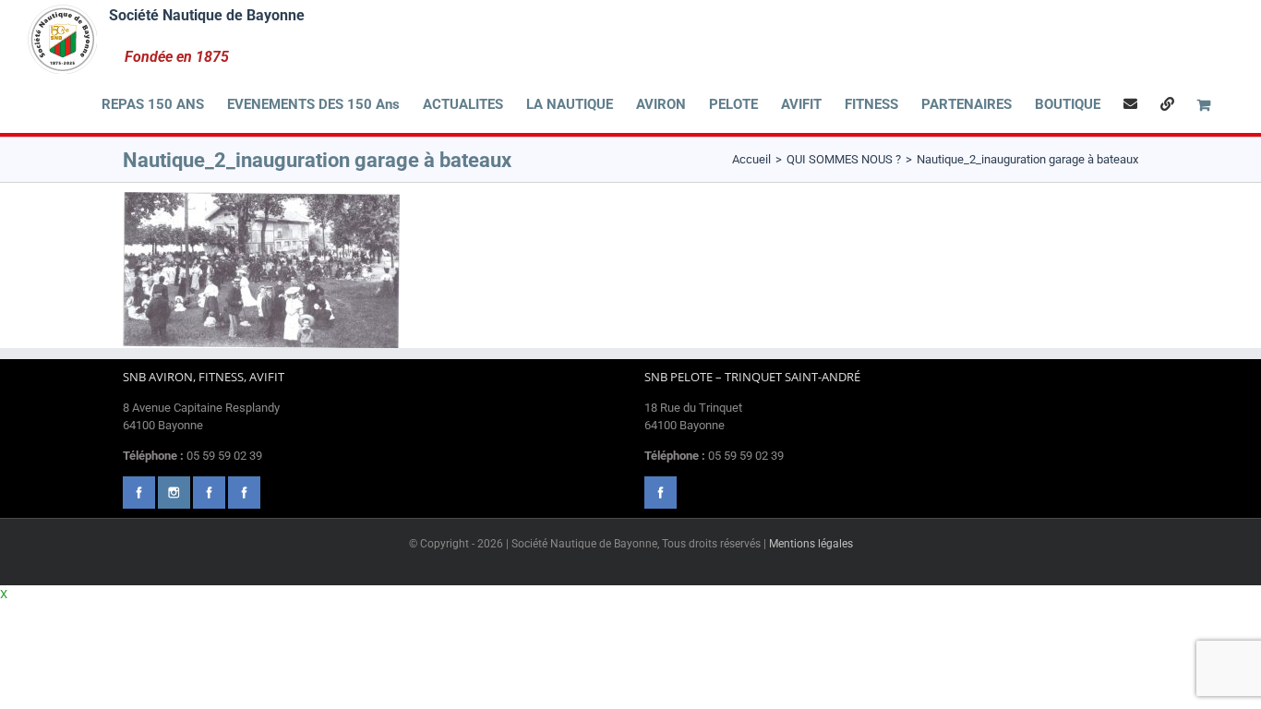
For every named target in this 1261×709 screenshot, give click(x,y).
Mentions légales (811, 543)
